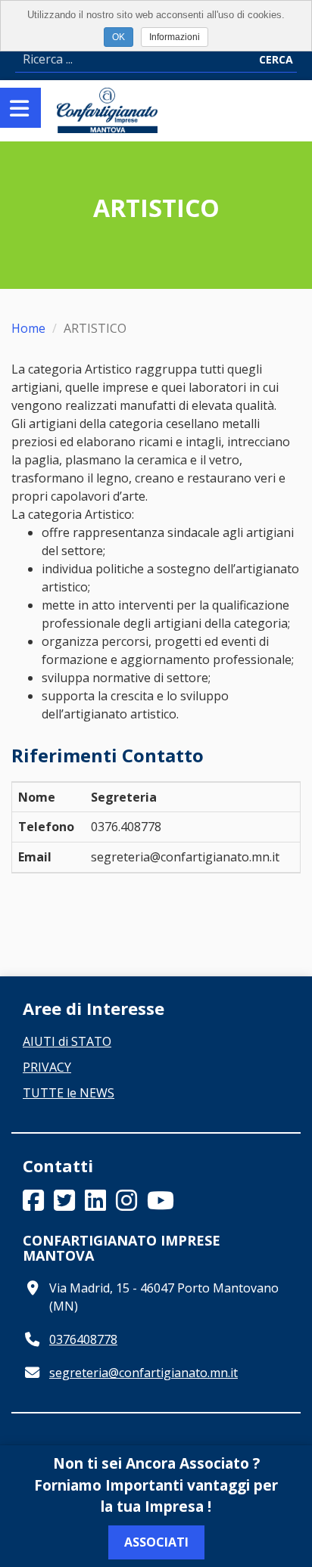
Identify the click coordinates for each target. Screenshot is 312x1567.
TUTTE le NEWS (68, 1092)
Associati (156, 1542)
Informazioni (174, 37)
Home (28, 328)
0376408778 (83, 1339)
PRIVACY (47, 1067)
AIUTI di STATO (67, 1041)
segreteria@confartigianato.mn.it (143, 1372)
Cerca (276, 59)
